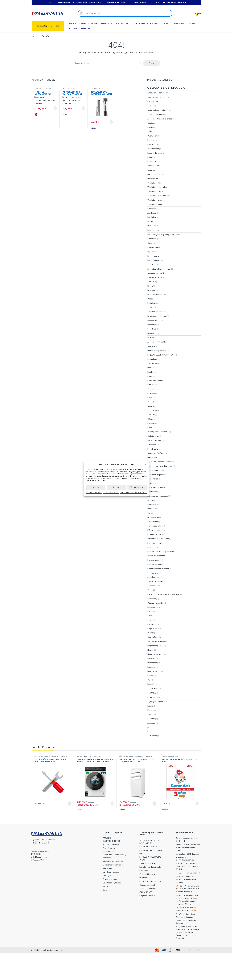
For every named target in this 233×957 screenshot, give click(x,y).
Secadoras (151, 329)
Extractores (151, 624)
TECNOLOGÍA (160, 2)
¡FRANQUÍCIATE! (145, 892)
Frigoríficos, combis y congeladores (70, 89)
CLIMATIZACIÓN (146, 2)
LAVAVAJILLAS (81, 2)
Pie (148, 731)
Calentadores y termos (156, 97)
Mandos (150, 710)
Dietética (150, 509)
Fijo (148, 727)
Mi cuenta (143, 878)
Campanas (151, 599)
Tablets (150, 307)
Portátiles (151, 303)
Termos (150, 106)
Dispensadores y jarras (156, 487)
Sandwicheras (152, 573)
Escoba (150, 372)
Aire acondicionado (155, 114)
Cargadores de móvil (155, 273)
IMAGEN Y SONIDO (96, 2)
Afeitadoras (151, 445)
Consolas (151, 346)
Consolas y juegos (154, 277)
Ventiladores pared (154, 191)
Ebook (150, 286)
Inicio (34, 36)
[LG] (37, 114)
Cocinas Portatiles (154, 637)
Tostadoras (151, 586)
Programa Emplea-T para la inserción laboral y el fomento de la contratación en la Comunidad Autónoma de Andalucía (187, 932)
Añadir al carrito (54, 108)
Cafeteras (151, 406)
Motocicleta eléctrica (155, 295)
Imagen (150, 706)
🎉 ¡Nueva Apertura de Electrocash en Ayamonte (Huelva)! (186, 879)
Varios (149, 590)
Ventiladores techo (154, 204)
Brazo (149, 398)
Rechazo (116, 487)
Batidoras (151, 393)
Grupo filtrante (153, 629)
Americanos (152, 239)
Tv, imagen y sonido (155, 702)
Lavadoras (151, 325)
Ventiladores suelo (154, 200)
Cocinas (150, 633)
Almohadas (151, 213)
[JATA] (94, 128)
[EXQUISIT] (65, 114)
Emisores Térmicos (154, 153)
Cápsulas (151, 415)
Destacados (152, 230)
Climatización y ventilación (157, 110)
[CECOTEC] (80, 809)
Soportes (151, 719)
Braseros (150, 140)
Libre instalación (153, 671)
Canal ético (143, 870)
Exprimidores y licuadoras (157, 496)
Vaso (149, 402)
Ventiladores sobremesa (157, 196)
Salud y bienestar (154, 470)
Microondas (152, 663)
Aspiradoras (152, 363)
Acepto (96, 487)
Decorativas (152, 607)
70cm (149, 616)
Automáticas (152, 410)
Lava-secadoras (153, 320)
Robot (149, 376)
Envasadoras (152, 492)
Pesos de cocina (154, 543)
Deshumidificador (154, 174)
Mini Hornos (152, 658)
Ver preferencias (137, 487)
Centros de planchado (156, 556)
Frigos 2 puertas (153, 260)
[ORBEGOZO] (122, 809)
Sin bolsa (151, 385)
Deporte (150, 483)
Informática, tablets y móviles (158, 269)
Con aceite (151, 504)
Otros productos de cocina (158, 539)
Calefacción (152, 136)
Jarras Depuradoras (155, 526)
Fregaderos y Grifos (155, 646)
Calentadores (152, 102)
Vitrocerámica (152, 688)
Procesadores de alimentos (158, 569)
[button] (146, 464)
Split (149, 132)
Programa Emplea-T (147, 896)
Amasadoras (152, 359)
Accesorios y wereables (156, 342)
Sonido (150, 714)
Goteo (149, 427)
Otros (149, 299)
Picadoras (151, 547)
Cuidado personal (154, 440)
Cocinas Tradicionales (156, 641)
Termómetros (152, 479)
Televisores (38, 88)
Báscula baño (152, 449)
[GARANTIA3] (165, 809)
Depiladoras (152, 457)
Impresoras (151, 290)
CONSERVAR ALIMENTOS (65, 2)
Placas (150, 676)
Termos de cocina (154, 581)
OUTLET (150, 338)
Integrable (151, 667)
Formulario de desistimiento (150, 867)
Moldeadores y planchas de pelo (160, 466)
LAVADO (50, 2)
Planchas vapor (153, 560)
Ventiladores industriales (157, 187)
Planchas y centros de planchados (161, 551)
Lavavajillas (151, 333)
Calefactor (151, 144)
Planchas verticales (154, 564)
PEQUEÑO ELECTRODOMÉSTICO (117, 2)
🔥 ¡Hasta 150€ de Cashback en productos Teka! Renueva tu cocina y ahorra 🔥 (187, 889)
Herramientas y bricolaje (156, 350)
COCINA (135, 2)
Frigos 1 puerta (153, 256)
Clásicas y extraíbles (155, 603)
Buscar (151, 63)
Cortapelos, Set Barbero (99, 88)
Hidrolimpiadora (153, 517)
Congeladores (153, 247)
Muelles (150, 221)
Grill (148, 513)
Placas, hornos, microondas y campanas (163, 594)
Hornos (150, 650)
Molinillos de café (154, 534)
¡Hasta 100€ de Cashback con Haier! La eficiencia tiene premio (188, 847)
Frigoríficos (151, 252)
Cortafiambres (152, 436)
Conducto (151, 123)
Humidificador (152, 179)
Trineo (150, 389)
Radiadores (152, 161)
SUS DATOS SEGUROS (111, 493)
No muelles (151, 226)
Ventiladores (152, 183)
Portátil (150, 127)
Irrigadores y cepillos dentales (159, 462)
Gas (148, 680)
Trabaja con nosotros (147, 888)
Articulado (151, 723)
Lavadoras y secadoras (156, 316)
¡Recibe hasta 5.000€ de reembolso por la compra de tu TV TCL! (188, 866)
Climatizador (152, 170)
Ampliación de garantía (156, 93)
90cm (149, 620)
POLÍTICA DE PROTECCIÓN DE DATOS (133, 493)
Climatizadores (153, 166)
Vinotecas (151, 264)
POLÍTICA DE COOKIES (94, 493)
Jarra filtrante (152, 522)
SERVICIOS (182, 2)
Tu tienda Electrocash (147, 874)
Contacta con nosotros (148, 885)
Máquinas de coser (155, 530)
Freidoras (151, 500)
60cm (149, 611)
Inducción (151, 684)
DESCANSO (171, 2)
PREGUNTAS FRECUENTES (150, 881)
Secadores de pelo (155, 475)
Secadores (151, 577)
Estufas (150, 157)
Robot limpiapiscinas (155, 380)
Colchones (151, 209)
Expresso (151, 423)
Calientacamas (153, 149)
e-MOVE (150, 282)
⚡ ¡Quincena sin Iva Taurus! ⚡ (188, 873)
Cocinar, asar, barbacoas (157, 432)
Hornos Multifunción (155, 654)
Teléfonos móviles (154, 312)
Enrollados (151, 217)
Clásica (150, 419)
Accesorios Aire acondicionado (159, 119)
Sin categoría (152, 697)
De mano (150, 368)
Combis (150, 243)
